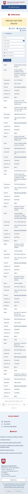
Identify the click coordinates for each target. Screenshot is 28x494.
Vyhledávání (8, 33)
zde (23, 487)
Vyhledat (8, 60)
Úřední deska (7, 421)
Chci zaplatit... (7, 424)
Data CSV (13, 28)
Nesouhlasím (18, 491)
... (21, 404)
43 (24, 404)
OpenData (24, 30)
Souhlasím (9, 491)
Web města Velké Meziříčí (10, 426)
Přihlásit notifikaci (22, 28)
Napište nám (13, 480)
